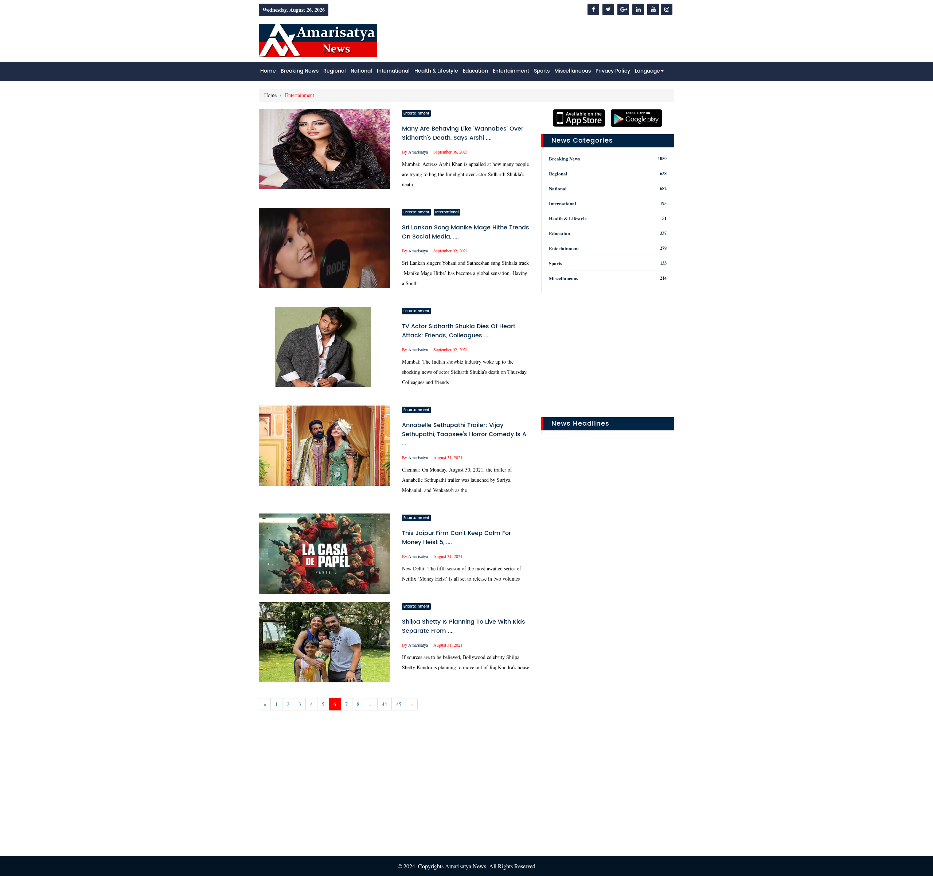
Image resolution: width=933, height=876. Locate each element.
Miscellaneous (572, 71)
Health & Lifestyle (436, 71)
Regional (334, 71)
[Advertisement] (541, 40)
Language (647, 71)
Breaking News (300, 71)
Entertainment (511, 71)
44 (384, 704)
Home (268, 71)
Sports (542, 71)
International (393, 71)
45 (398, 704)
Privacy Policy (613, 71)
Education (475, 71)
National (361, 71)
